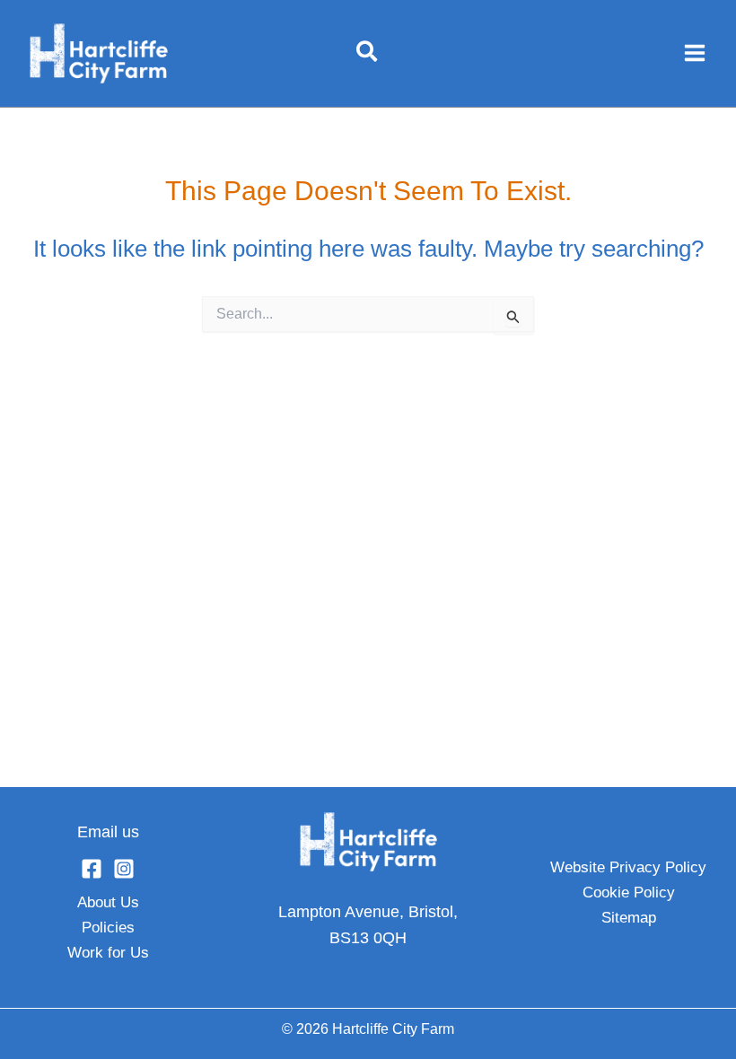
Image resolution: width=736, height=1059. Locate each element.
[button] (367, 53)
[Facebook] (91, 869)
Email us (108, 832)
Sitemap (628, 917)
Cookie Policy (629, 892)
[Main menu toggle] (694, 53)
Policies (108, 927)
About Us (108, 902)
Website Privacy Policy (628, 867)
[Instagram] (124, 869)
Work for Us (108, 952)
